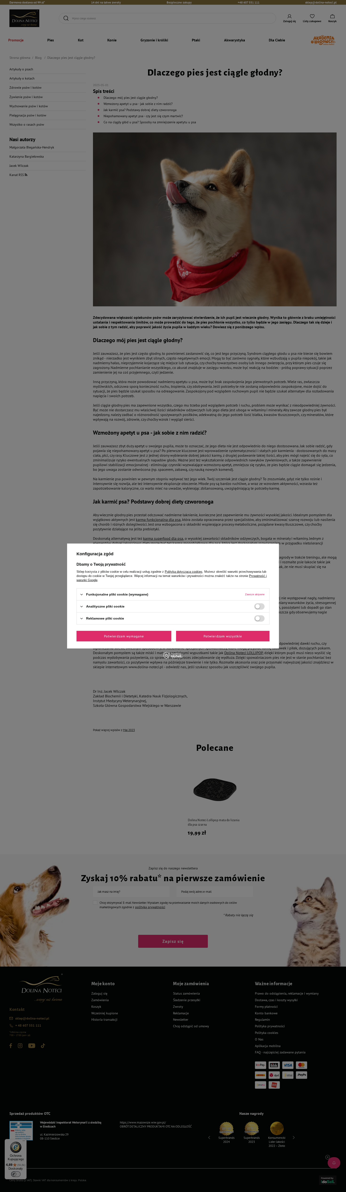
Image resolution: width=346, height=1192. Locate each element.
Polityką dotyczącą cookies (183, 571)
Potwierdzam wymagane (124, 636)
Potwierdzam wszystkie (223, 636)
